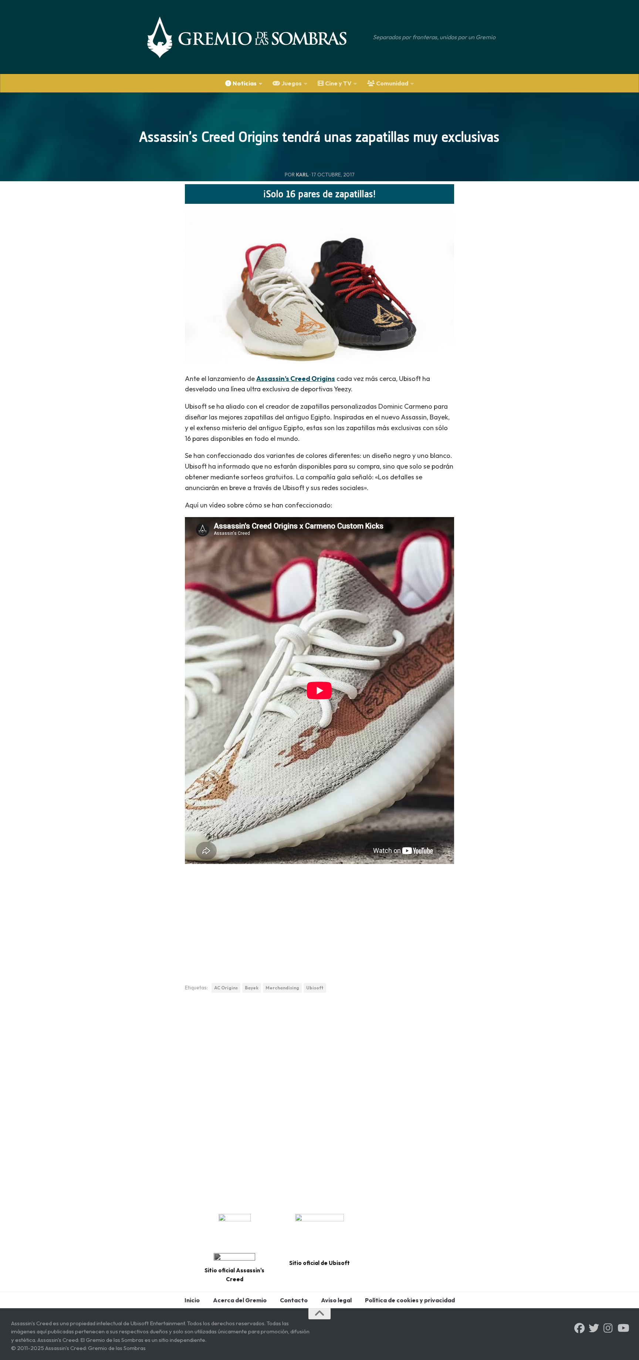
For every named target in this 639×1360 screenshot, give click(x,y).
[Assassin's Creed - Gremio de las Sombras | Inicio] (254, 37)
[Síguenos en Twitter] (594, 1328)
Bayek (251, 988)
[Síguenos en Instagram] (608, 1328)
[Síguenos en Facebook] (579, 1328)
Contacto (294, 1300)
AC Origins (226, 988)
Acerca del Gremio (240, 1300)
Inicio (192, 1300)
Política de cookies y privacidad (410, 1300)
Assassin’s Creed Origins (295, 378)
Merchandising (282, 988)
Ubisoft (315, 988)
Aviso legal (336, 1300)
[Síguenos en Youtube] (623, 1328)
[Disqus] (319, 1100)
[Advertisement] (319, 916)
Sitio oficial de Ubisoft (319, 1262)
